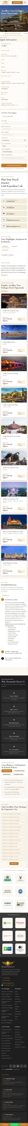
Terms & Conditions (19, 1042)
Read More (4, 275)
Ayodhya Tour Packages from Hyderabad (11, 853)
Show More (14, 863)
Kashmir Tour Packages (7, 1014)
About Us (17, 1029)
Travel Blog (17, 1034)
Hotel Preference (5, 149)
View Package (20, 319)
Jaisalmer (17, 996)
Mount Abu (17, 999)
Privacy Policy (18, 1039)
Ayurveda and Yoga (6, 1048)
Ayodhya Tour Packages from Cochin (10, 836)
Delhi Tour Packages (6, 996)
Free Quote (5, 1124)
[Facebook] (10, 1066)
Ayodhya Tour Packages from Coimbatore (11, 840)
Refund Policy (6, 774)
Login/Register (17, 2)
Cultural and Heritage (6, 1029)
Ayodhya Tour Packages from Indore (10, 856)
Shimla (16, 1009)
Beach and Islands (6, 1050)
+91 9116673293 (6, 980)
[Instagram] (14, 1066)
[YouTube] (17, 1066)
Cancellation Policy (18, 774)
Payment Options (19, 1037)
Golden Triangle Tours (7, 994)
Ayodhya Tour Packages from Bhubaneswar (11, 826)
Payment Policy (7, 770)
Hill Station (4, 1053)
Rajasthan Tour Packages (7, 991)
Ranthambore (18, 1001)
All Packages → (5, 291)
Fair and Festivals (6, 1045)
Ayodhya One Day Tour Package (10, 373)
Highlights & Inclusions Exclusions (13, 33)
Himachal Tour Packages (7, 1007)
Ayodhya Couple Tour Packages (10, 405)
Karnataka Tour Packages (7, 1020)
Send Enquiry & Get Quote (14, 165)
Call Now (24, 1124)
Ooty (16, 1019)
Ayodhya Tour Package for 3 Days (11, 467)
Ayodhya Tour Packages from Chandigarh (11, 830)
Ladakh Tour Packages (7, 1005)
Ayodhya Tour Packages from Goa (9, 846)
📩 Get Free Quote (14, 17)
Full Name (3, 120)
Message (15, 1124)
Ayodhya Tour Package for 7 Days (11, 499)
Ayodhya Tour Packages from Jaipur (10, 859)
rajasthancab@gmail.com (8, 983)
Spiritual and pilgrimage (7, 1038)
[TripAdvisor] (25, 1066)
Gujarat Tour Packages (7, 999)
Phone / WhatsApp (6, 126)
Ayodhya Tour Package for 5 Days (11, 310)
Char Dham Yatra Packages (5, 1017)
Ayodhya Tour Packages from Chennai (10, 833)
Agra (16, 1004)
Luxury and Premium (6, 1043)
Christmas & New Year (7, 1058)
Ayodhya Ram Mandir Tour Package (11, 436)
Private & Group (5, 1055)
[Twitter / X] (21, 1066)
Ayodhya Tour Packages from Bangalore (11, 820)
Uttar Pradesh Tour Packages (6, 1002)
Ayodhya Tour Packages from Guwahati (11, 849)
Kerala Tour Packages (6, 1022)
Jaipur (16, 991)
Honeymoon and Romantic (5, 1033)
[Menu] (24, 2)
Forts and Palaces (6, 1040)
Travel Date (4, 137)
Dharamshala (18, 1014)
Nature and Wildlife (6, 1035)
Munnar (16, 1016)
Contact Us (17, 1032)
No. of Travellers (6, 143)
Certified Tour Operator (20, 1047)
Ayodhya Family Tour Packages (10, 563)
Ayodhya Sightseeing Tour (9, 342)
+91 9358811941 (6, 978)
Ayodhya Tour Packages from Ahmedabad (11, 813)
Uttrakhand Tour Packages (5, 1011)
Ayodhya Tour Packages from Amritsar (10, 817)
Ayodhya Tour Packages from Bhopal (10, 823)
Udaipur (17, 994)
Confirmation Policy (19, 770)
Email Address (5, 132)
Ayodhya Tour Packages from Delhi (10, 843)
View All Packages (14, 21)
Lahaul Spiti (17, 1011)
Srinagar (17, 1006)
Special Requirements (7, 154)
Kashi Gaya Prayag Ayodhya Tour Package (13, 531)
